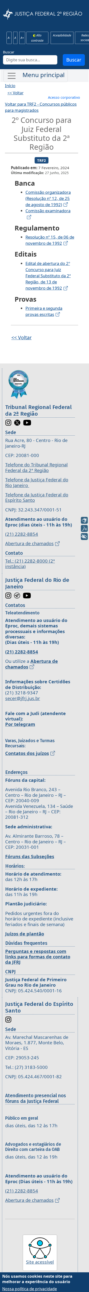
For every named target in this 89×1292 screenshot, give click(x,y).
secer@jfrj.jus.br (22, 698)
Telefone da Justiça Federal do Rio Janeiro (36, 482)
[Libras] (84, 520)
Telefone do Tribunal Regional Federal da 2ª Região (36, 467)
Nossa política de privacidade (29, 1289)
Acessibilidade (62, 35)
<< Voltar (15, 93)
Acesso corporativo (64, 97)
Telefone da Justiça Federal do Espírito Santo (36, 497)
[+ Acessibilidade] (84, 536)
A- (9, 38)
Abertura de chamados (29, 543)
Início (10, 85)
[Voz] (84, 528)
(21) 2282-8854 (21, 534)
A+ (22, 38)
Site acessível (40, 1262)
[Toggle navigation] (35, 76)
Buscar (8, 52)
